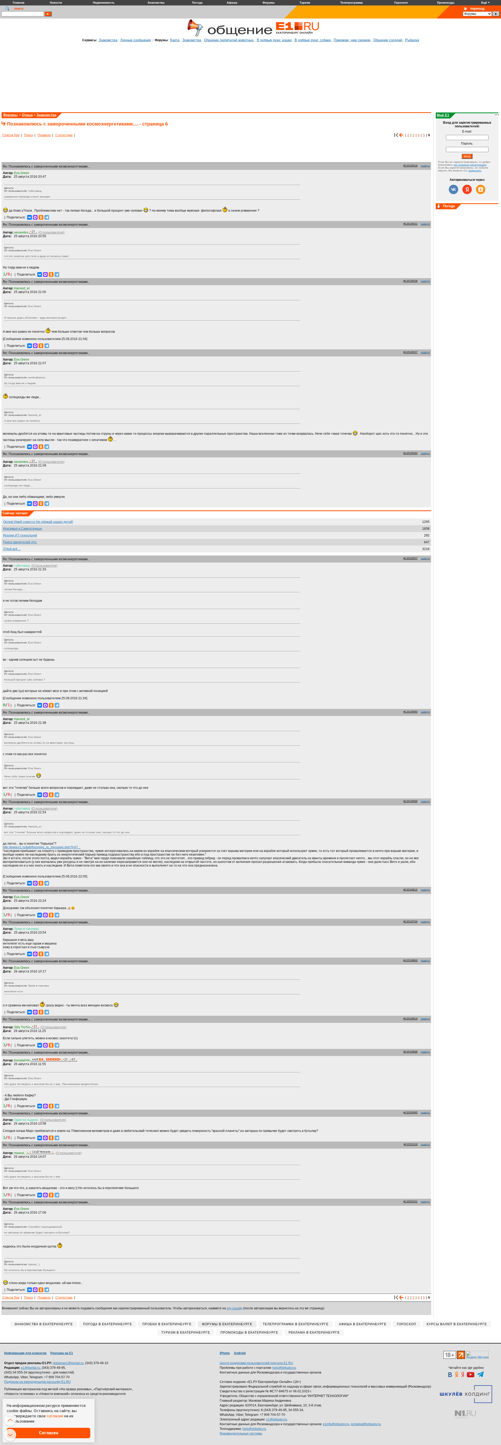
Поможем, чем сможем (352, 40)
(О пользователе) (51, 232)
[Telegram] (46, 217)
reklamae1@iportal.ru (68, 1363)
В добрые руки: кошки (274, 40)
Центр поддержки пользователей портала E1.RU (256, 1363)
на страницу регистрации (470, 164)
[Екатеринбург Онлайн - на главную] (297, 36)
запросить (474, 170)
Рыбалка (412, 40)
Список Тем (10, 135)
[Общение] (194, 36)
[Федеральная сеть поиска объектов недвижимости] (465, 1414)
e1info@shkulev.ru (336, 1424)
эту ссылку (234, 1308)
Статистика (64, 135)
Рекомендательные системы (241, 1433)
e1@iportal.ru (30, 1368)
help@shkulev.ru (284, 1368)
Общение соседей (387, 40)
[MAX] (35, 217)
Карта (174, 40)
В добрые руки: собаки (313, 40)
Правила (44, 135)
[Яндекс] (467, 189)
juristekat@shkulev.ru (366, 1424)
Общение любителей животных (229, 40)
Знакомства (108, 40)
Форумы (10, 115)
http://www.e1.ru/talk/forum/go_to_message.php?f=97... (41, 847)
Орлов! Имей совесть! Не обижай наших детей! (38, 522)
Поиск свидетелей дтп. (20, 542)
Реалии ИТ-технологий (20, 535)
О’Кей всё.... (12, 549)
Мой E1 (443, 115)
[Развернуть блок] (439, 206)
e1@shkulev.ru (276, 1419)
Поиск (28, 135)
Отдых (27, 115)
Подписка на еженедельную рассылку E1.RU (37, 1382)
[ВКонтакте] (29, 217)
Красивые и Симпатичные (22, 528)
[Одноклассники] (41, 217)
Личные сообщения (135, 40)
